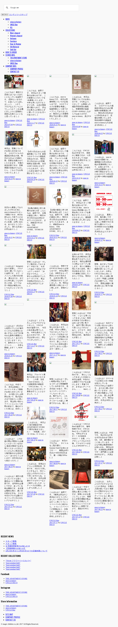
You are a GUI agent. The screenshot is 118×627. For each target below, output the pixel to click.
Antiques (13, 38)
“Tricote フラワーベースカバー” (18, 561)
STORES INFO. (10, 55)
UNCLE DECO (12, 583)
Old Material (14, 46)
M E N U (5, 15)
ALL (11, 27)
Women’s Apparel (16, 35)
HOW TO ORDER (11, 52)
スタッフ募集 (11, 541)
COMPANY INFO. (11, 66)
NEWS (8, 19)
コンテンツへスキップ (18, 14)
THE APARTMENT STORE (18, 57)
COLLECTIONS (10, 30)
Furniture (13, 41)
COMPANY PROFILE (16, 68)
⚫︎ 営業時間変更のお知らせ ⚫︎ (18, 546)
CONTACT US (14, 71)
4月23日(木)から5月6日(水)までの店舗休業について (26, 551)
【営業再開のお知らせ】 (16, 548)
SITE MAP (9, 614)
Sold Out (13, 49)
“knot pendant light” (13, 563)
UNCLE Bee (14, 24)
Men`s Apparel (15, 33)
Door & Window (15, 44)
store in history (15, 21)
